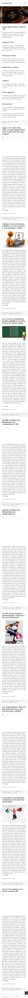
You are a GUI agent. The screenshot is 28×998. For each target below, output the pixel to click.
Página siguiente (26, 993)
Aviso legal (4, 996)
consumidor (8, 608)
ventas (8, 415)
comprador (8, 505)
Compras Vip (12, 217)
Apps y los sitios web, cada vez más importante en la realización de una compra (13, 131)
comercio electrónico (6, 884)
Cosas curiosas (20, 700)
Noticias (18, 217)
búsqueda (4, 505)
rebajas (3, 989)
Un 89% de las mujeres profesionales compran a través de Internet (13, 615)
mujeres (7, 702)
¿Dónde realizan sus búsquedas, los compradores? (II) (11, 422)
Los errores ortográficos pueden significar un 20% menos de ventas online (13, 321)
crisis (23, 217)
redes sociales (8, 989)
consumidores (5, 792)
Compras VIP (7, 3)
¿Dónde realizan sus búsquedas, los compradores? (11, 512)
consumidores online (6, 314)
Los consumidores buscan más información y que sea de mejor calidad (13, 709)
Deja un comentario (7, 122)
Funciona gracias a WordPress (13, 996)
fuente (6, 210)
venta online (4, 219)
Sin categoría (16, 121)
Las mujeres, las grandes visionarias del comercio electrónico (13, 799)
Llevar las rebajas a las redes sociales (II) (12, 890)
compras (4, 702)
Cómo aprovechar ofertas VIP (13, 28)
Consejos (19, 414)
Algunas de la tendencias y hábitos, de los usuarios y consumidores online (13, 226)
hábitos (11, 314)
